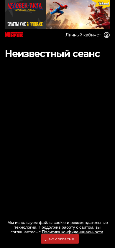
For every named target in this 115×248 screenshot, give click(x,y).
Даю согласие (59, 239)
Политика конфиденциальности (72, 231)
